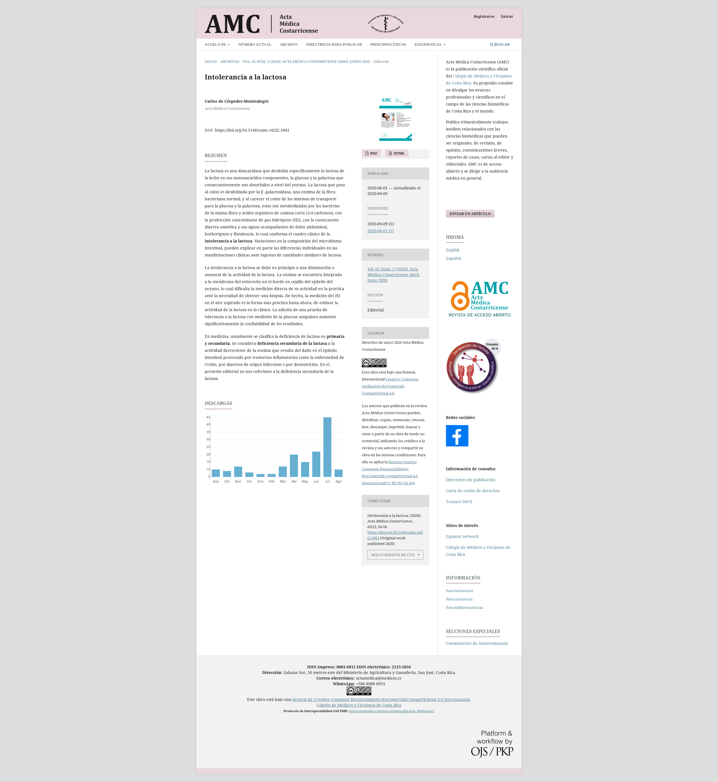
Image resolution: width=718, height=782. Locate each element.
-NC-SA (402, 482)
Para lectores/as (459, 590)
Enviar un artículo (470, 213)
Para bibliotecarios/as (464, 607)
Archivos (229, 61)
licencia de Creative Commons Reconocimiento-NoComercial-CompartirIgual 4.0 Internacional (381, 699)
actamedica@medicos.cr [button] (379, 678)
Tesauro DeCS (459, 501)
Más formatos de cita (393, 554)
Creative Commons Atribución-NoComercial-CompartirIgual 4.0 (390, 386)
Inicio (211, 61)
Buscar (501, 44)
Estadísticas (428, 44)
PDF (373, 153)
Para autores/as (459, 599)
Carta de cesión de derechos (473, 490)
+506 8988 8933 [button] (359, 683)
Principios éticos (388, 44)
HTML (399, 153)
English (453, 250)
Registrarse (484, 16)
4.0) (411, 482)
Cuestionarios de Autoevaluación (477, 643)
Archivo (289, 44)
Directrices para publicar (334, 44)
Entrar (507, 16)
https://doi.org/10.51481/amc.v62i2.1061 (252, 130)
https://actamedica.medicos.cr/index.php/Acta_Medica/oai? (391, 711)
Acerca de (216, 44)
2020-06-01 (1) (380, 230)
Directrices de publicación (470, 479)
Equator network (462, 536)
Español (453, 258)
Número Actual (254, 44)
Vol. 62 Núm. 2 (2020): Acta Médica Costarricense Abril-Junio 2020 (306, 61)
